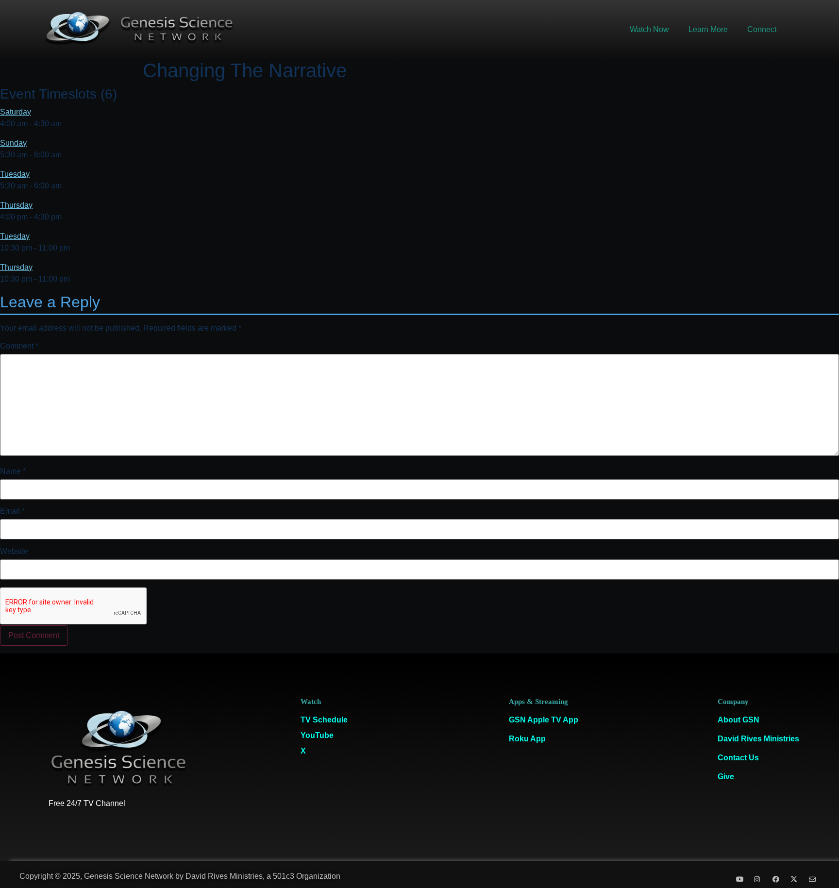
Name (13, 471)
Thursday (16, 205)
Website (14, 551)
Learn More (708, 29)
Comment (19, 346)
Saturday (15, 112)
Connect (761, 29)
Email (12, 511)
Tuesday (15, 174)
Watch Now (649, 29)
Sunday (13, 143)
